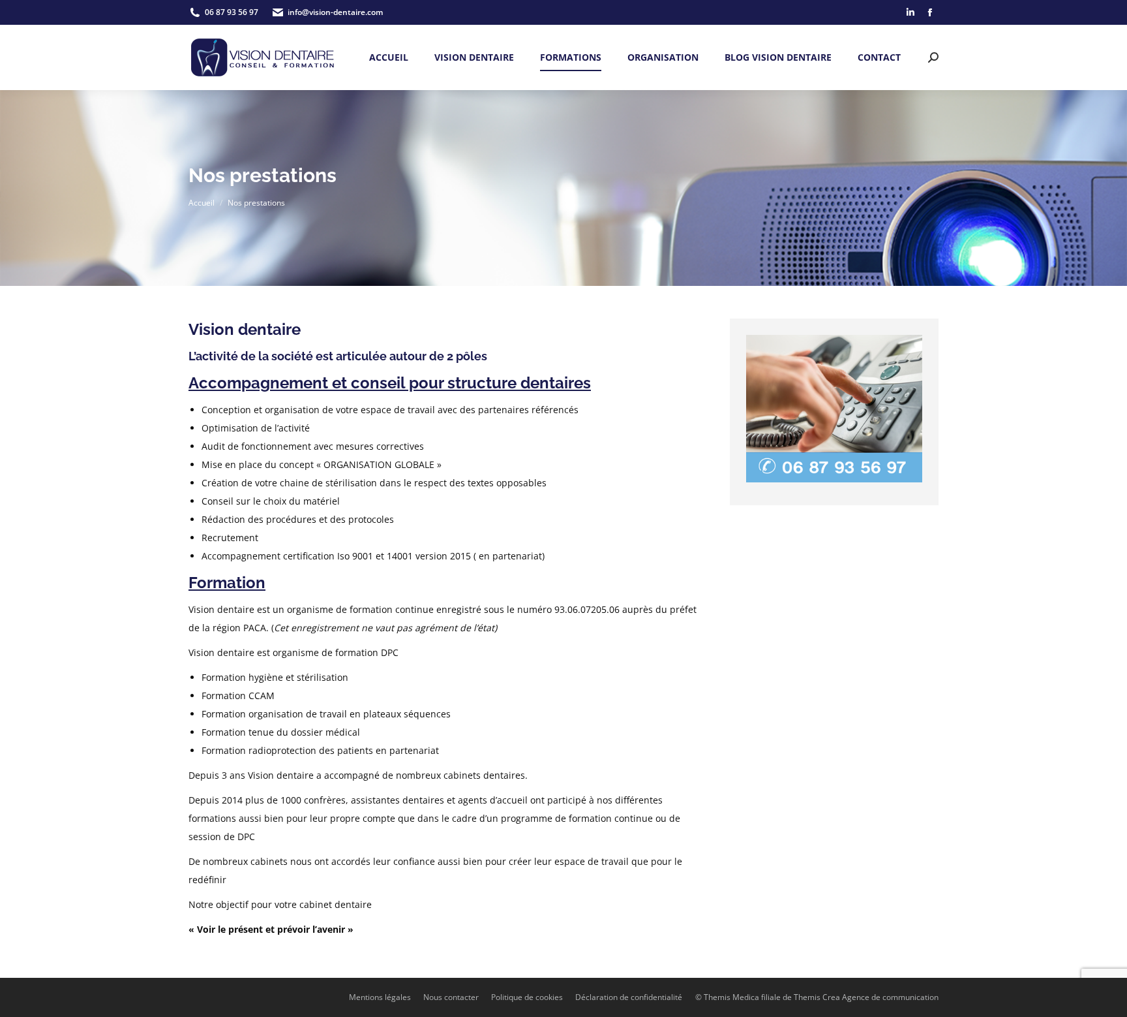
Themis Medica (731, 997)
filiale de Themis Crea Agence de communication (850, 997)
